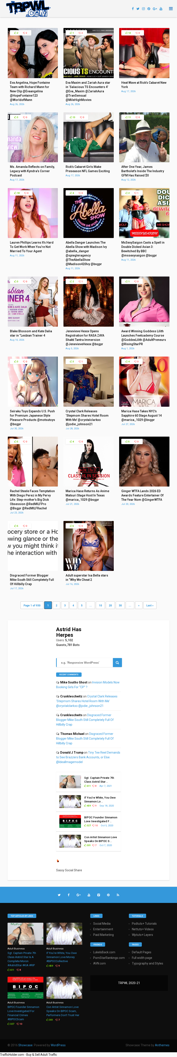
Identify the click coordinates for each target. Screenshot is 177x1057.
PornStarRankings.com (109, 958)
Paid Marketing (103, 934)
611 (88, 786)
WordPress (58, 1045)
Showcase (25, 1045)
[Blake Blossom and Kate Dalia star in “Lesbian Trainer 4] (33, 325)
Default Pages (141, 952)
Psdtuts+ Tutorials (144, 923)
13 (129, 33)
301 (88, 845)
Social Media (102, 923)
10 (100, 605)
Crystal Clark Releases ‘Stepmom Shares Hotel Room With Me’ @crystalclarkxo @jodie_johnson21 (86, 701)
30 (120, 605)
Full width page (142, 958)
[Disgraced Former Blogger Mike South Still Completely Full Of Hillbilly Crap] (33, 570)
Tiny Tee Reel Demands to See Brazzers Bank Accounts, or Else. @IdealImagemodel (88, 757)
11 (129, 117)
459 (88, 805)
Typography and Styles (147, 963)
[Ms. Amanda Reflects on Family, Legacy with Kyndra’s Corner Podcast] (33, 161)
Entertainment (103, 929)
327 (88, 825)
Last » (149, 605)
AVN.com (99, 963)
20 (110, 605)
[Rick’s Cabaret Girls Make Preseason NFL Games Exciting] (88, 161)
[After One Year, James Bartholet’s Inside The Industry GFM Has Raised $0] (144, 161)
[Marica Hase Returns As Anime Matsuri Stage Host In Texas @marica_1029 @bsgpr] (88, 485)
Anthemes (162, 1045)
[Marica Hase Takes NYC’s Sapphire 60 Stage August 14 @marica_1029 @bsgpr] (144, 405)
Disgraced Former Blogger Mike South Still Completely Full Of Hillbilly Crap (85, 719)
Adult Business (16, 948)
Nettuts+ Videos (143, 929)
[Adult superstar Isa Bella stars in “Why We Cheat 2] (88, 570)
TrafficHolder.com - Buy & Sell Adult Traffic (28, 1054)
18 (17, 193)
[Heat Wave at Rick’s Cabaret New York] (144, 77)
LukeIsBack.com (104, 952)
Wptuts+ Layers (142, 934)
